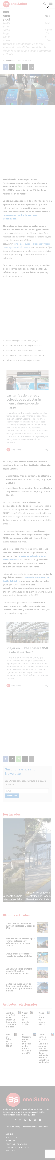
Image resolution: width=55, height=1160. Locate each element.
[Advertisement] (27, 23)
